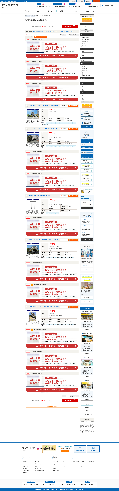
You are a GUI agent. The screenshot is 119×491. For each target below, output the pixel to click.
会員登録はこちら (109, 5)
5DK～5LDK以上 (86, 75)
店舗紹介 (87, 329)
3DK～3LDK (85, 70)
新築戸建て (84, 147)
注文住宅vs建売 (76, 464)
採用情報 (87, 407)
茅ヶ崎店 (25, 468)
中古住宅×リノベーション (78, 463)
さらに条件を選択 (87, 101)
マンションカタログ (93, 464)
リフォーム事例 (86, 301)
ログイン (96, 1)
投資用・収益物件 (69, 31)
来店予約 (87, 410)
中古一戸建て (86, 39)
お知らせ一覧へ (87, 239)
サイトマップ (38, 468)
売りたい (39, 11)
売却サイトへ (86, 265)
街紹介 (36, 466)
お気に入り (81, 1)
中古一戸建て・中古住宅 (49, 31)
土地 (84, 43)
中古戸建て (90, 147)
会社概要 (87, 414)
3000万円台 (90, 154)
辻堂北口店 (25, 466)
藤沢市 (84, 142)
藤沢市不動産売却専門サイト (79, 461)
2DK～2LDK (85, 68)
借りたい (50, 11)
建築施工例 (91, 461)
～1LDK (84, 66)
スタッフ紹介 (87, 404)
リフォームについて (87, 297)
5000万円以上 (90, 157)
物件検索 (73, 1)
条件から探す (56, 470)
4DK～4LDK (85, 73)
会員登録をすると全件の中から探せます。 (43, 26)
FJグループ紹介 (26, 470)
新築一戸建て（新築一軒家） (38, 31)
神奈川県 (85, 27)
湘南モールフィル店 (27, 464)
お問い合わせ (80, 450)
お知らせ (37, 461)
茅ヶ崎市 (90, 139)
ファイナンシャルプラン (78, 466)
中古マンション (57, 31)
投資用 (84, 45)
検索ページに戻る (87, 21)
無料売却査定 (86, 269)
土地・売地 (63, 31)
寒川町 (84, 139)
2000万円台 (84, 154)
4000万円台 (84, 157)
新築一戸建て (86, 37)
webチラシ (75, 468)
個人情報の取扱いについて (40, 470)
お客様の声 (63, 11)
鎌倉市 (90, 142)
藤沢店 (24, 463)
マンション (84, 149)
